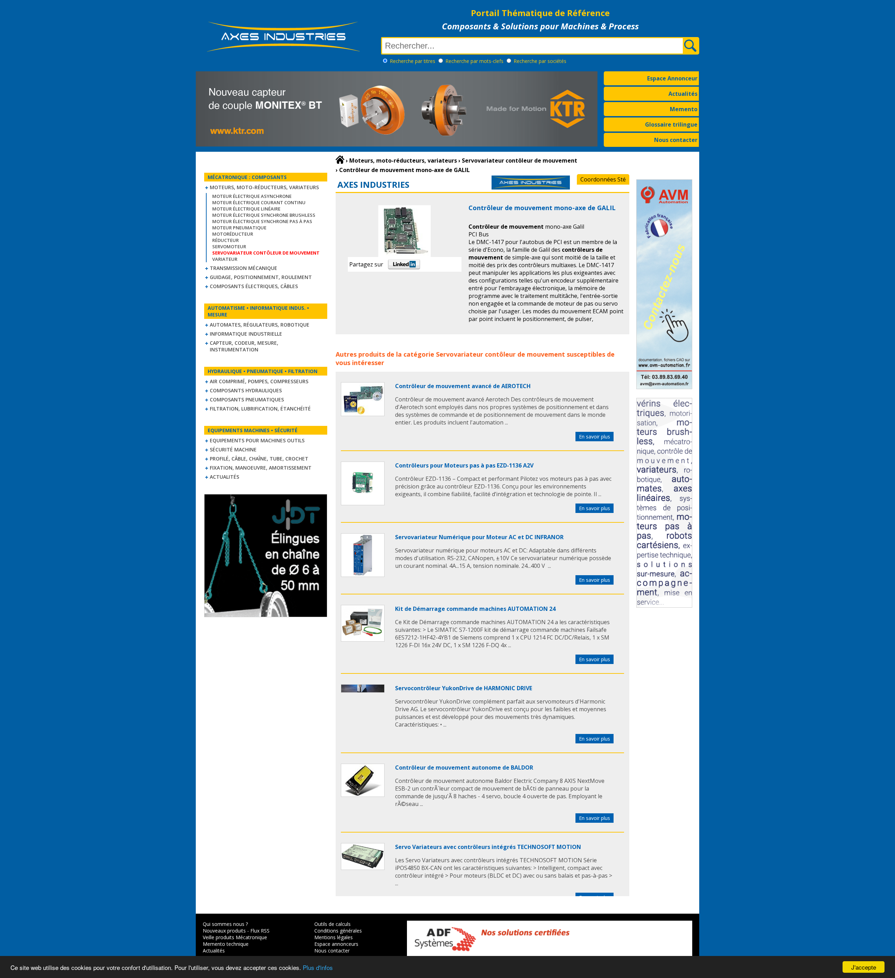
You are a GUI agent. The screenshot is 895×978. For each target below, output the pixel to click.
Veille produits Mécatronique (235, 937)
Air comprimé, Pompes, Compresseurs (259, 381)
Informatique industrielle (246, 333)
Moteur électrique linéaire (246, 209)
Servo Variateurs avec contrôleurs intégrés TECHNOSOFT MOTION (488, 847)
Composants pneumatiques (247, 399)
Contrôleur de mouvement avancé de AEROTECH (463, 386)
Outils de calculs (332, 924)
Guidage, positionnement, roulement (261, 277)
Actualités (682, 94)
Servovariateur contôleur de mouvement (500, 354)
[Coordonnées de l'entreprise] (531, 187)
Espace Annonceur (672, 78)
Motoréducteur (232, 234)
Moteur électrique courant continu (259, 202)
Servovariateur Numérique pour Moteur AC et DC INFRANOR (479, 537)
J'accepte (863, 967)
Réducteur (225, 240)
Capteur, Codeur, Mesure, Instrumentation (244, 346)
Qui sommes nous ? (225, 924)
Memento (683, 109)
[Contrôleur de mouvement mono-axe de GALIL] (363, 414)
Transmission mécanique (243, 268)
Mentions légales (333, 937)
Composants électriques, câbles (254, 286)
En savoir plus (594, 436)
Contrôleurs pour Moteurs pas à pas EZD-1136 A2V (464, 465)
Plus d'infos (318, 967)
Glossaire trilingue (671, 124)
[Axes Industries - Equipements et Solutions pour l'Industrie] (283, 52)
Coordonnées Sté (603, 179)
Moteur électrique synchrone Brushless (263, 215)
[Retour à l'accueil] (340, 160)
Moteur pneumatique (239, 227)
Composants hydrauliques (246, 390)
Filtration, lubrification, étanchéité (260, 408)
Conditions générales (338, 930)
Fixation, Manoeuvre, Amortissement (261, 467)
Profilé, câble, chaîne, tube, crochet (259, 458)
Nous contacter (675, 140)
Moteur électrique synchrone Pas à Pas (262, 221)
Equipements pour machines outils (257, 440)
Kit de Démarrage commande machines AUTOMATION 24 (475, 609)
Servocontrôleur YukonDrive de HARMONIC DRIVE (463, 688)
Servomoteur (229, 246)
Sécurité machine (233, 449)
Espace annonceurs (336, 944)
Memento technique (226, 944)
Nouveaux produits (224, 930)
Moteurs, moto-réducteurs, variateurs (264, 187)
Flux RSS (260, 930)
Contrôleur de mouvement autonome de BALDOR (464, 767)
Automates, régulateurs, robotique (259, 324)
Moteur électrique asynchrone (252, 196)
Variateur (224, 259)
